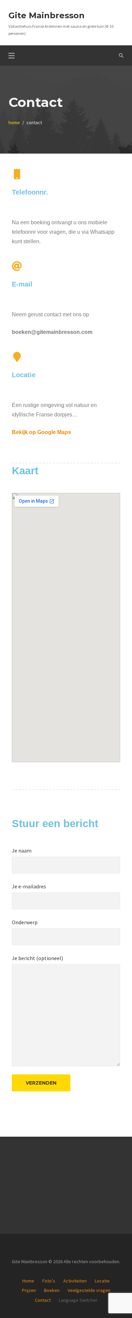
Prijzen (29, 1290)
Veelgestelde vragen (89, 1290)
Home (28, 1281)
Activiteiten (75, 1281)
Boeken (52, 1290)
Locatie (102, 1281)
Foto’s (48, 1281)
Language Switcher (78, 1300)
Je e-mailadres (29, 886)
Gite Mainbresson (46, 15)
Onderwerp (25, 922)
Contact (43, 1300)
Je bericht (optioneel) (37, 958)
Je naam (21, 850)
